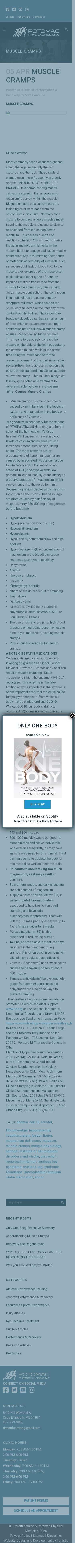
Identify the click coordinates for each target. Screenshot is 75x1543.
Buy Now (37, 804)
